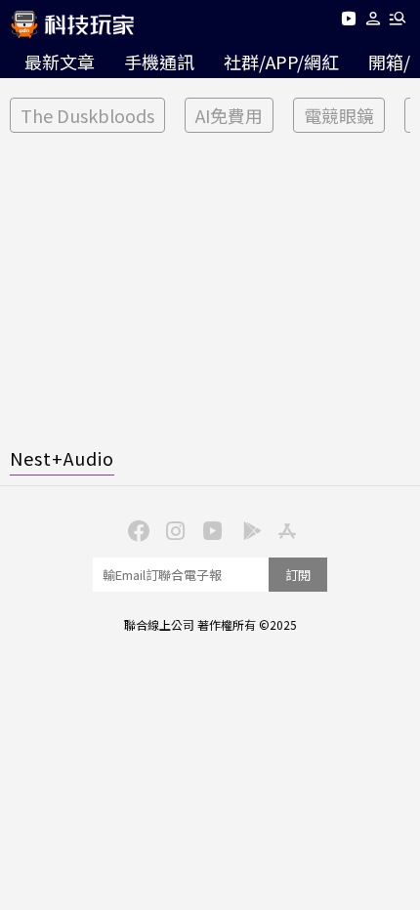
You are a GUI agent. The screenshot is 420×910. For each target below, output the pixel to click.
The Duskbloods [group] (87, 115)
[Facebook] (135, 529)
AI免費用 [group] (229, 115)
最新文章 (59, 61)
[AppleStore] (284, 529)
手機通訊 (159, 61)
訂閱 (298, 574)
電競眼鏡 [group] (339, 115)
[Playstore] (247, 529)
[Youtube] (348, 22)
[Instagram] (173, 529)
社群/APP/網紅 (281, 61)
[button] (373, 22)
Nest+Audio (62, 458)
